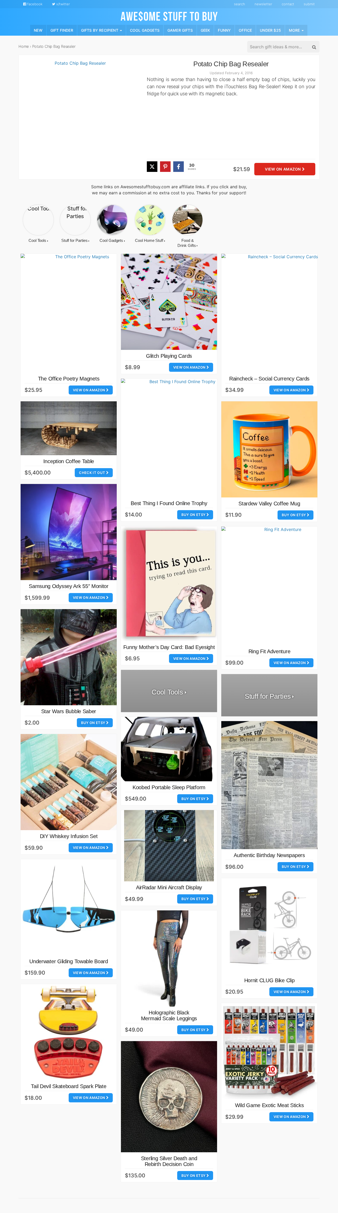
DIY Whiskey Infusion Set (69, 836)
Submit (309, 4)
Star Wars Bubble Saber (68, 711)
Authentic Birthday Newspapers (269, 855)
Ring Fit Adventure (269, 651)
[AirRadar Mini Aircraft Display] (169, 845)
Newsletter (263, 4)
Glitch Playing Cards (169, 356)
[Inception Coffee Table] (69, 428)
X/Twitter (62, 4)
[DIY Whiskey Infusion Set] (69, 782)
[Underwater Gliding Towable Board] (69, 907)
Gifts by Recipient (100, 30)
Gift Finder (61, 30)
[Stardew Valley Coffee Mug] (269, 449)
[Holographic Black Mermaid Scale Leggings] (169, 958)
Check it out (92, 473)
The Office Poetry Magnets (69, 379)
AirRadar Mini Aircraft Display (169, 887)
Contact (288, 4)
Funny (224, 30)
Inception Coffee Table (68, 461)
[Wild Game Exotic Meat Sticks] (269, 1051)
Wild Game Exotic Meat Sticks (269, 1105)
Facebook (34, 4)
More (295, 30)
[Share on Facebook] (178, 166)
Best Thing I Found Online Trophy (169, 503)
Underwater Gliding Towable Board (68, 961)
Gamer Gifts (180, 30)
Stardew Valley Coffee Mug (269, 503)
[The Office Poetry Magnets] (80, 313)
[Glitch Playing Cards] (169, 302)
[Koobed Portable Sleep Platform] (169, 749)
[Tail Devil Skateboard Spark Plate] (69, 1032)
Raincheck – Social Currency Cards (269, 379)
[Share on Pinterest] (165, 166)
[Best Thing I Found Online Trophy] (180, 438)
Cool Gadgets (144, 30)
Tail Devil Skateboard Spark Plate (68, 1086)
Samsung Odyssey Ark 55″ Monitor (69, 586)
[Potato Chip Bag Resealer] (78, 119)
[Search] (313, 47)
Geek (205, 30)
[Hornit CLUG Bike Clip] (269, 926)
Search (239, 4)
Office (245, 30)
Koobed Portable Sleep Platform (169, 787)
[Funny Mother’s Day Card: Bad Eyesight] (169, 583)
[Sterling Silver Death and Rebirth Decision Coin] (169, 1096)
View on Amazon (283, 169)
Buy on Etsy (193, 515)
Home (23, 46)
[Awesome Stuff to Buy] (169, 15)
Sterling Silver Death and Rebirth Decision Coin (169, 1161)
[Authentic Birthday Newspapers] (269, 785)
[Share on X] (152, 166)
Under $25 (270, 30)
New (38, 30)
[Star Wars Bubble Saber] (69, 657)
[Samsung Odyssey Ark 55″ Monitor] (69, 532)
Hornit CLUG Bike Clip (269, 980)
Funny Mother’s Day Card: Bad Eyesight (169, 647)
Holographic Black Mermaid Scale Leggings (169, 1015)
